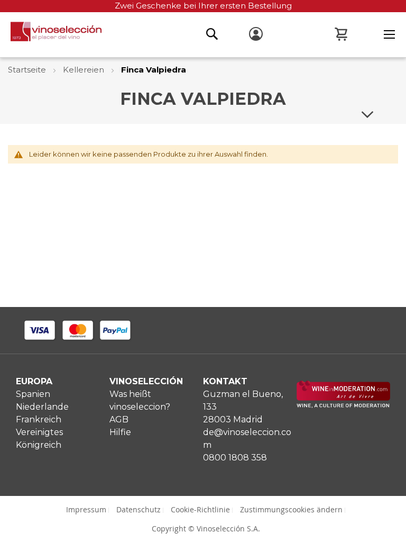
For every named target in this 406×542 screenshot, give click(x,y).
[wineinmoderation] (343, 405)
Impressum (86, 509)
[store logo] (51, 34)
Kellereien (84, 70)
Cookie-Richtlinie (200, 509)
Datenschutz (138, 509)
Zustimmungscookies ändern (291, 509)
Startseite (28, 70)
